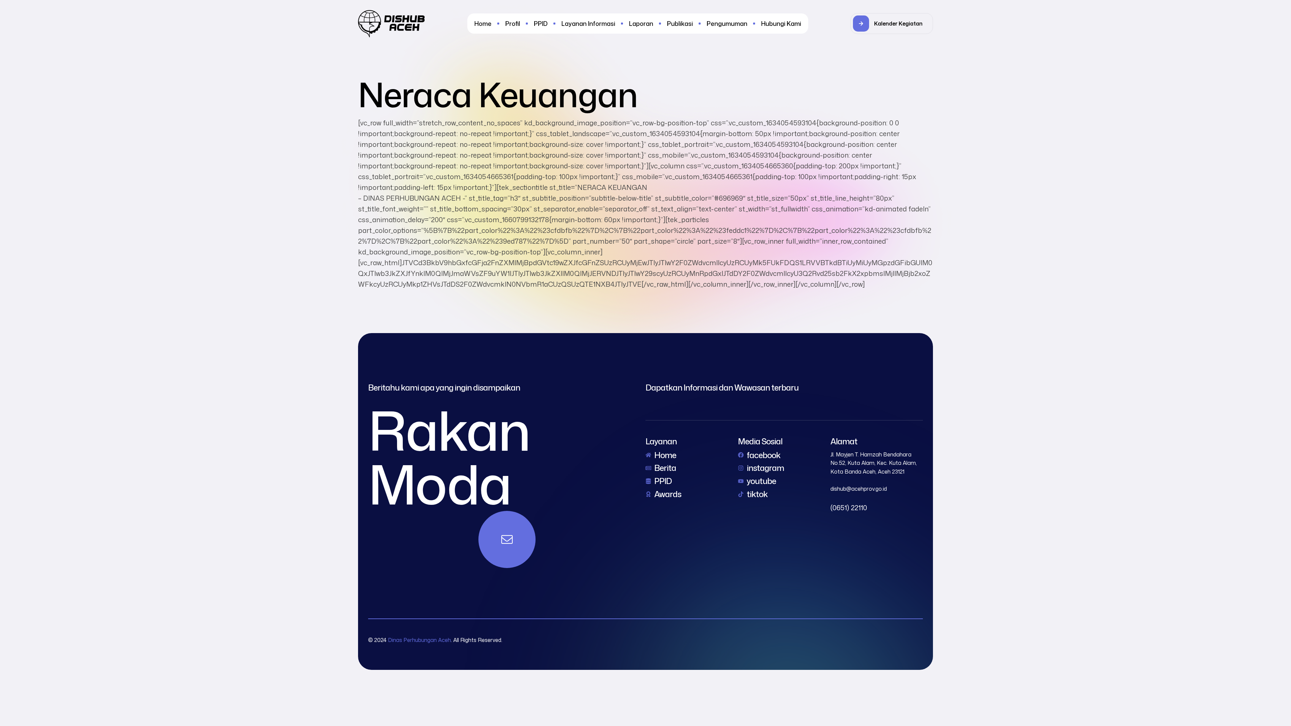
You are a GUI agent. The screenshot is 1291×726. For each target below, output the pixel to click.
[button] (892, 23)
